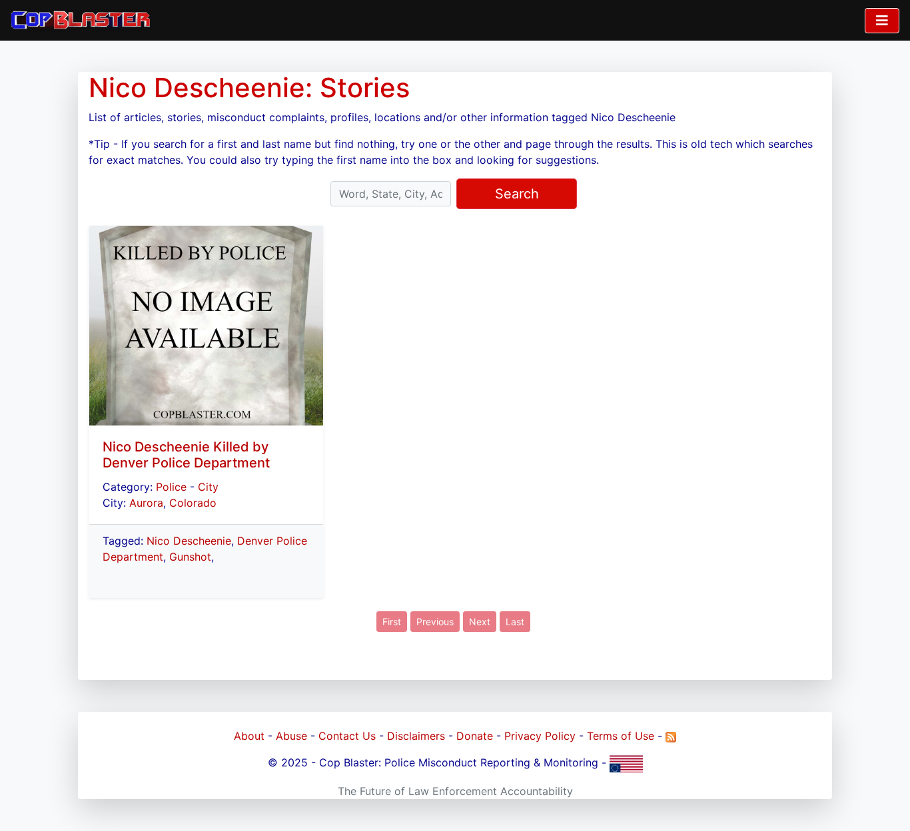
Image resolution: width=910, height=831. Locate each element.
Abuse (291, 735)
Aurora (146, 502)
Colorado (193, 502)
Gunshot (190, 556)
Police (171, 486)
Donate (474, 735)
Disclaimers (416, 735)
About (249, 735)
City (208, 486)
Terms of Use (620, 735)
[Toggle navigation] (882, 20)
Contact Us (347, 735)
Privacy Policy (540, 735)
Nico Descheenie (189, 540)
